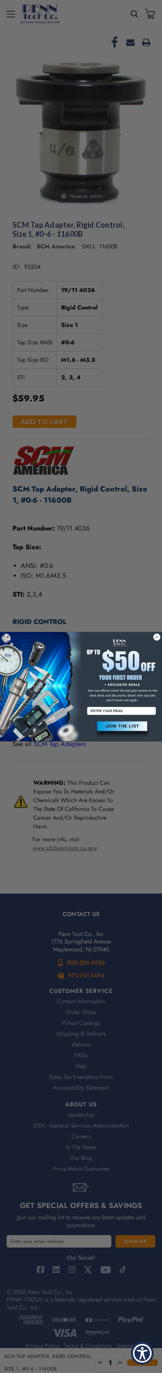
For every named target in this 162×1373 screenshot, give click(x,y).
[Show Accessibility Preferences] (142, 1353)
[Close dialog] (156, 637)
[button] (121, 729)
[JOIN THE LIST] (121, 729)
